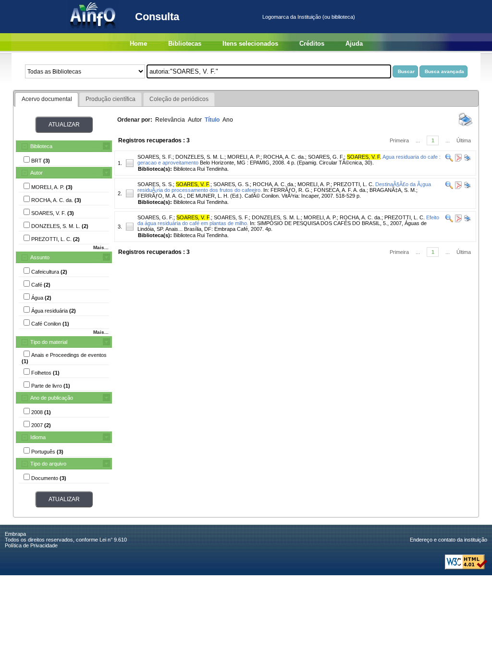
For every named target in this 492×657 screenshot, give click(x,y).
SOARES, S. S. (155, 184)
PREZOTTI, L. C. (353, 184)
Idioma (38, 437)
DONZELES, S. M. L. (199, 157)
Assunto (39, 257)
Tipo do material (48, 342)
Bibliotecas (184, 43)
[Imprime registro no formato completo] (466, 160)
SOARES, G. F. (326, 157)
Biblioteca (41, 146)
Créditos (311, 43)
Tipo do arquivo (48, 464)
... (418, 140)
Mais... (101, 247)
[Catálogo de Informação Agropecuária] (93, 31)
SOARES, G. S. (231, 184)
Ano (227, 119)
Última (463, 140)
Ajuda (354, 43)
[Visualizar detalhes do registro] (449, 160)
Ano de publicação (51, 398)
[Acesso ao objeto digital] (457, 160)
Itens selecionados (250, 43)
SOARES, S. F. (154, 157)
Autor (36, 173)
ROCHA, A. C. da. (284, 157)
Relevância (170, 119)
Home (138, 43)
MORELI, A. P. (243, 157)
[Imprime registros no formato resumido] (465, 125)
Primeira (399, 140)
